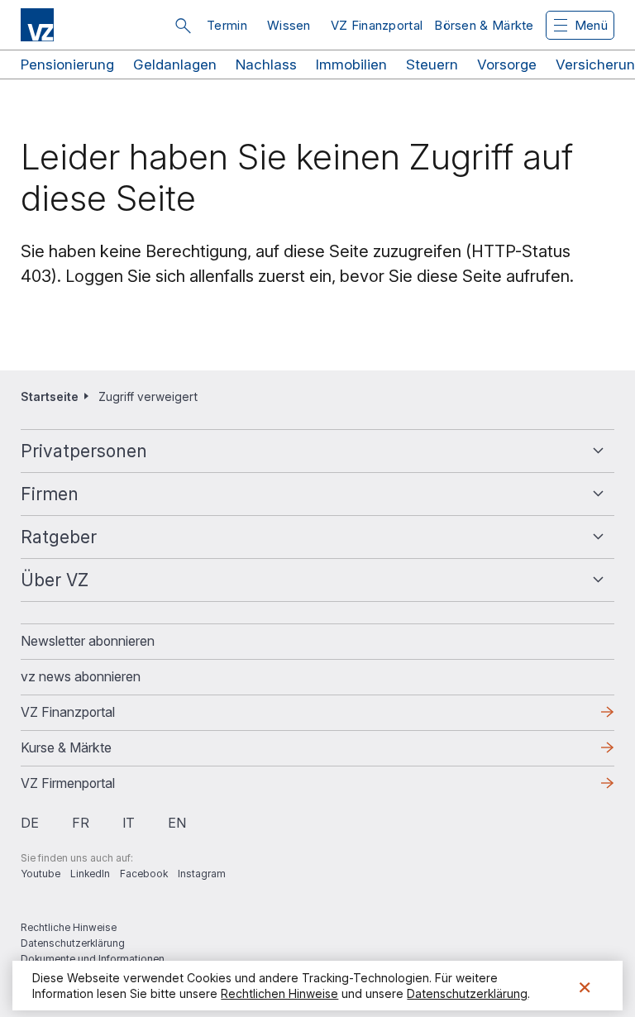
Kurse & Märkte (93, 752)
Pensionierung (67, 64)
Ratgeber (59, 537)
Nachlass (266, 64)
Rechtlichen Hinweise (279, 993)
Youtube (40, 873)
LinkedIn (90, 873)
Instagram (202, 873)
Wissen (289, 25)
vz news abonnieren (81, 676)
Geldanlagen (175, 64)
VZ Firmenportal (94, 788)
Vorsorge (507, 64)
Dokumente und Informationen (93, 959)
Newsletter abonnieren (88, 641)
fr (80, 822)
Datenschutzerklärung (73, 943)
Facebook (144, 873)
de (30, 822)
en (177, 822)
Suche (182, 25)
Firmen (50, 494)
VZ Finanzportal (377, 25)
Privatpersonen (84, 451)
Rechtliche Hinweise (69, 927)
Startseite (50, 396)
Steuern (432, 64)
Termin (227, 25)
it (128, 822)
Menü (591, 25)
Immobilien (351, 64)
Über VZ (54, 580)
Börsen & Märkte (484, 25)
